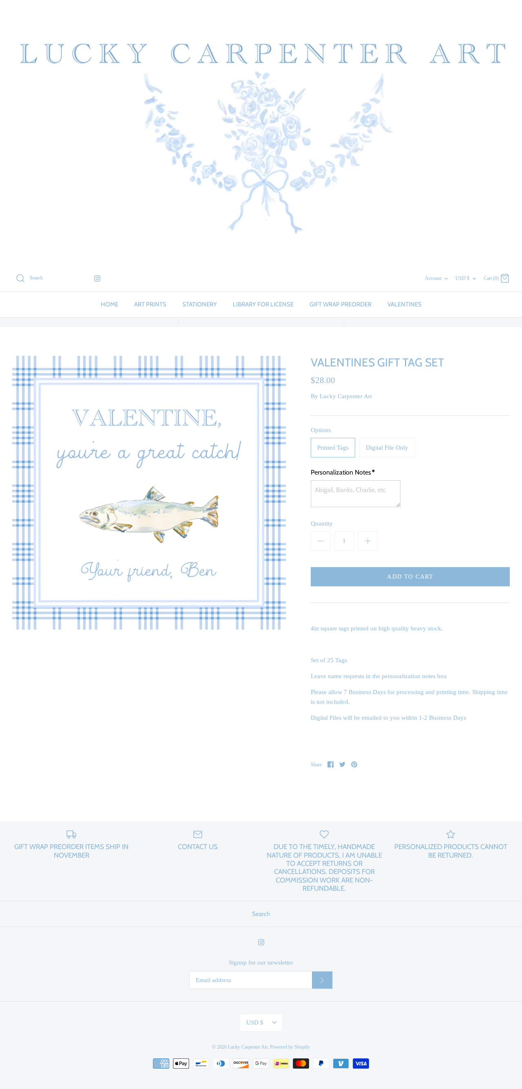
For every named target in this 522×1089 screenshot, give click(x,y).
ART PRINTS (150, 304)
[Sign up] (322, 980)
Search (261, 914)
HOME (109, 304)
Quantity (322, 523)
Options (321, 430)
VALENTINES (404, 304)
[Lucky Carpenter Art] (261, 132)
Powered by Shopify (290, 1047)
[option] (149, 493)
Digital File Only (387, 447)
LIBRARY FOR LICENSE (263, 304)
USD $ (462, 278)
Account (433, 278)
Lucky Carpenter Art (346, 396)
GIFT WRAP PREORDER (341, 304)
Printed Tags (333, 447)
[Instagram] (97, 278)
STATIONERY (199, 304)
